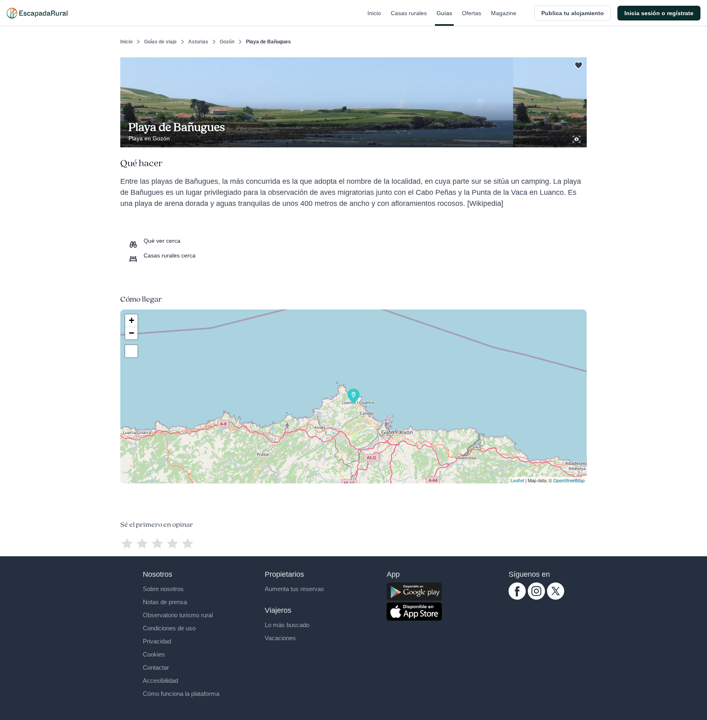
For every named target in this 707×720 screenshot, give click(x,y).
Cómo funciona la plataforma (181, 693)
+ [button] (131, 320)
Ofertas (471, 13)
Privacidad (157, 641)
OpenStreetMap (569, 480)
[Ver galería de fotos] (577, 138)
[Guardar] (578, 64)
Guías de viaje (160, 42)
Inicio (374, 13)
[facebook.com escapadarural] (517, 597)
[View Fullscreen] (131, 351)
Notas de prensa (165, 601)
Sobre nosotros (163, 588)
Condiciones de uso (169, 628)
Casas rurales (409, 13)
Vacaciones (280, 637)
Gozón (227, 42)
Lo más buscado (287, 624)
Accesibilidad (160, 680)
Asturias (198, 42)
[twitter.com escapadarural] (555, 597)
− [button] (131, 333)
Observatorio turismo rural (178, 615)
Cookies (154, 654)
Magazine (503, 13)
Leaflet (517, 480)
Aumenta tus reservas (294, 588)
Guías (444, 13)
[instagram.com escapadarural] (536, 597)
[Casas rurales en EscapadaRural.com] (37, 13)
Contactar (156, 667)
